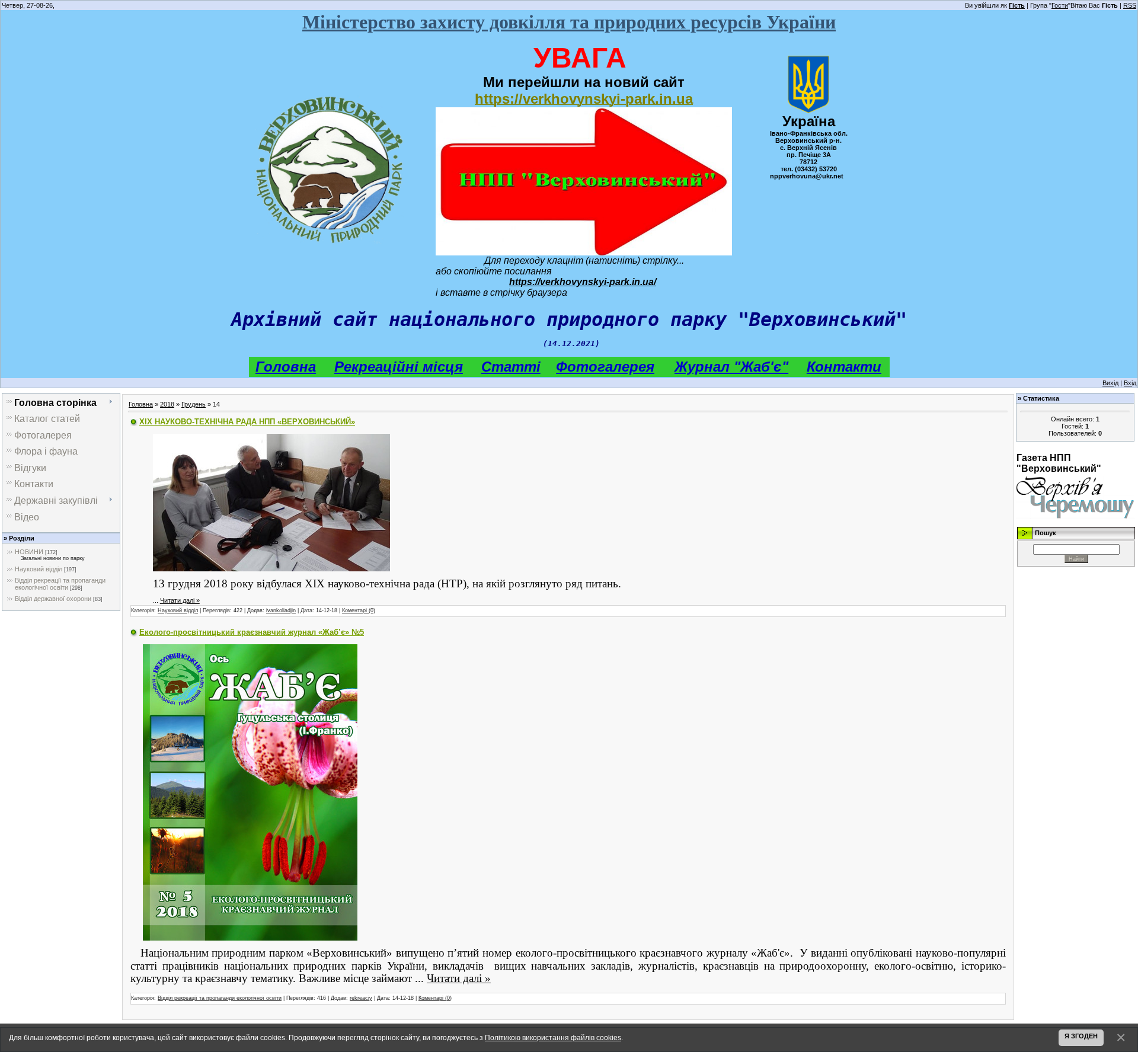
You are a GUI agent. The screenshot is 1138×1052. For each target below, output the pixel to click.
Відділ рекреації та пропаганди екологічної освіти (60, 584)
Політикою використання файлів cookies (553, 1037)
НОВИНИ (29, 551)
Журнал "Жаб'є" (731, 367)
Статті (511, 367)
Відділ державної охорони (53, 598)
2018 (167, 404)
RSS (1129, 5)
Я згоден (1081, 1036)
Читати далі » (180, 600)
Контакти (844, 367)
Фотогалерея (605, 367)
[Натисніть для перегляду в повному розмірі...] (271, 501)
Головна (285, 367)
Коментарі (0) (358, 610)
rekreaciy (361, 998)
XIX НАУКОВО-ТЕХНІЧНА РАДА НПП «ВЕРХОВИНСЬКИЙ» (247, 421)
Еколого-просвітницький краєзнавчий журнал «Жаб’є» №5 (251, 632)
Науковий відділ (38, 569)
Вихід (1110, 382)
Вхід (1130, 382)
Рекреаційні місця (398, 367)
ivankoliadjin (281, 610)
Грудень (193, 404)
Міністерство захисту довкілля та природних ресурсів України (569, 22)
